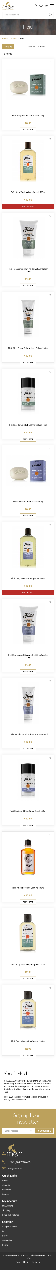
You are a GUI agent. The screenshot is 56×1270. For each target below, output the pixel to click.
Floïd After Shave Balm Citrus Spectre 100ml (28, 734)
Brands (13, 38)
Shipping (6, 1210)
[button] (51, 62)
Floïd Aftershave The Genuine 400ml (28, 888)
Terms (28, 1258)
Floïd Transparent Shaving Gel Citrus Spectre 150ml (28, 656)
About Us (6, 1185)
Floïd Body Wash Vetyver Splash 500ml (28, 192)
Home (4, 38)
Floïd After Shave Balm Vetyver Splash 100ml (28, 348)
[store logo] (8, 6)
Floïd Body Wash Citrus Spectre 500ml (28, 578)
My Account (7, 1206)
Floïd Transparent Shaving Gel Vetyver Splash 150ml (28, 270)
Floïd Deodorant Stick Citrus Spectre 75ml (28, 811)
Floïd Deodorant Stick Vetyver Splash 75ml (28, 425)
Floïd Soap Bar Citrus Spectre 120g (28, 501)
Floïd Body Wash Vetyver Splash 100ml (28, 964)
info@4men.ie (15, 1168)
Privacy (49, 1255)
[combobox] (28, 15)
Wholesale (6, 1189)
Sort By (31, 46)
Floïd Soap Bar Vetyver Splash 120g (28, 115)
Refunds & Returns (10, 1215)
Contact (5, 1194)
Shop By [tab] (8, 46)
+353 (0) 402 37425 (19, 1162)
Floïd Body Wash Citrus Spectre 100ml (28, 1041)
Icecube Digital (33, 1262)
